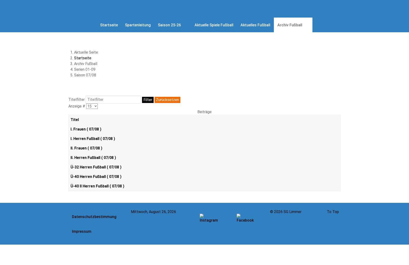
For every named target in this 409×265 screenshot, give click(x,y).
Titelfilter (77, 99)
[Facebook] (245, 221)
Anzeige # (77, 106)
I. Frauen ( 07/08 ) (86, 129)
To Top (333, 211)
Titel (75, 119)
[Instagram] (209, 221)
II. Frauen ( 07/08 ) (86, 148)
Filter (147, 100)
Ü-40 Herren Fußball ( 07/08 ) (96, 176)
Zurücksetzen (167, 100)
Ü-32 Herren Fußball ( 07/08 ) (96, 167)
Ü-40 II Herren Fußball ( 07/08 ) (97, 186)
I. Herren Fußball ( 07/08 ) (93, 138)
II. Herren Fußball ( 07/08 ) (93, 157)
